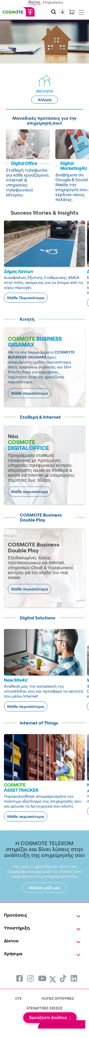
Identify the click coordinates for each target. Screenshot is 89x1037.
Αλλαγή (44, 99)
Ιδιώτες (34, 2)
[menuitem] (19, 978)
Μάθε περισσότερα (29, 393)
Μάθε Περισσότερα (25, 297)
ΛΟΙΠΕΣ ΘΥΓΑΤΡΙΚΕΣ (58, 998)
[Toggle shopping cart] (71, 12)
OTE (18, 998)
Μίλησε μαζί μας (44, 887)
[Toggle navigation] (81, 11)
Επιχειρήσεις (53, 2)
